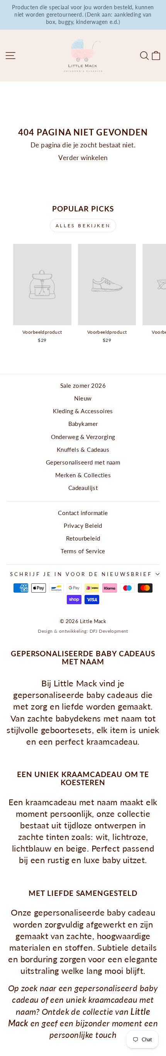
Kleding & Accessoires (83, 410)
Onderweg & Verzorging (83, 436)
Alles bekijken (83, 225)
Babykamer (83, 423)
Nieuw (82, 398)
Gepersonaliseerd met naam (83, 462)
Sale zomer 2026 (83, 385)
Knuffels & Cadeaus (83, 449)
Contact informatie (83, 512)
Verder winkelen (82, 158)
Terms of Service (83, 550)
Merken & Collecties (83, 474)
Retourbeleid (83, 538)
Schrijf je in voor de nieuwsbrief (81, 574)
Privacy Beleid (83, 525)
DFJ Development (109, 631)
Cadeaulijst (83, 487)
